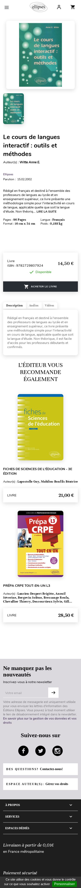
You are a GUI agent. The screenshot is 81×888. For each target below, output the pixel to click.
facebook (23, 751)
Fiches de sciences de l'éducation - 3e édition (37, 471)
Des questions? (34, 769)
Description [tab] (14, 305)
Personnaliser (64, 884)
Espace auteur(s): (37, 784)
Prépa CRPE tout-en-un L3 (26, 585)
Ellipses (8, 174)
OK (53, 692)
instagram (57, 751)
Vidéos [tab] (49, 305)
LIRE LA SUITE (46, 212)
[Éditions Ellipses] (38, 7)
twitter (40, 751)
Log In (59, 7)
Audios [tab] (34, 305)
